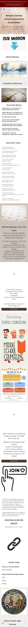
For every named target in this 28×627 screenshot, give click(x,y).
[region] (14, 3)
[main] (14, 20)
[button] (25, 57)
